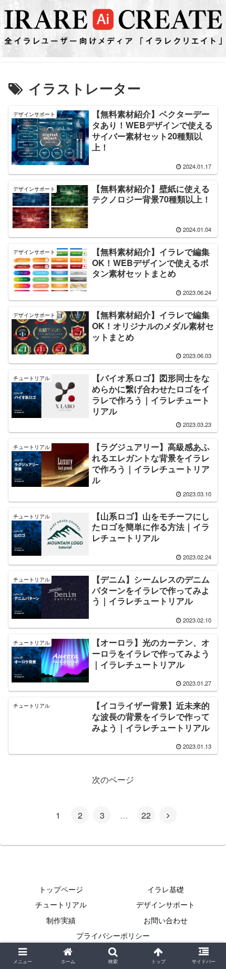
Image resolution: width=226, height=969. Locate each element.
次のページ (113, 779)
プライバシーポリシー (113, 935)
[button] (204, 902)
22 (146, 815)
